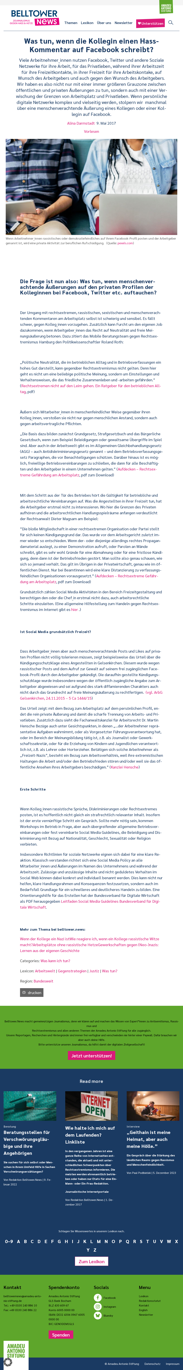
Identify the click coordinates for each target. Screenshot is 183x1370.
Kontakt (144, 1305)
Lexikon (87, 22)
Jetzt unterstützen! (91, 1055)
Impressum (172, 1364)
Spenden (61, 1335)
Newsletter (124, 22)
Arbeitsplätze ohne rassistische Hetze (65, 944)
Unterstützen (152, 23)
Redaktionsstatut (150, 1301)
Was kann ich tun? (55, 960)
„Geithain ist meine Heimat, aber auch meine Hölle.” (148, 1137)
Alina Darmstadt (81, 123)
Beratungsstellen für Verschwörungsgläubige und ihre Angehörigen (27, 1140)
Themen (70, 22)
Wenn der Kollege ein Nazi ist (45, 938)
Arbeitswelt (45, 970)
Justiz (94, 970)
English (143, 1310)
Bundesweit (43, 980)
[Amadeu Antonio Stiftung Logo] (16, 1351)
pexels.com (125, 243)
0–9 (9, 1241)
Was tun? (109, 970)
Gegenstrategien (72, 970)
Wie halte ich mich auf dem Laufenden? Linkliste (90, 1135)
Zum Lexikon (92, 1261)
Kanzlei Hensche (125, 766)
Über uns (104, 22)
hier (74, 609)
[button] (8, 1362)
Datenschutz (152, 1364)
